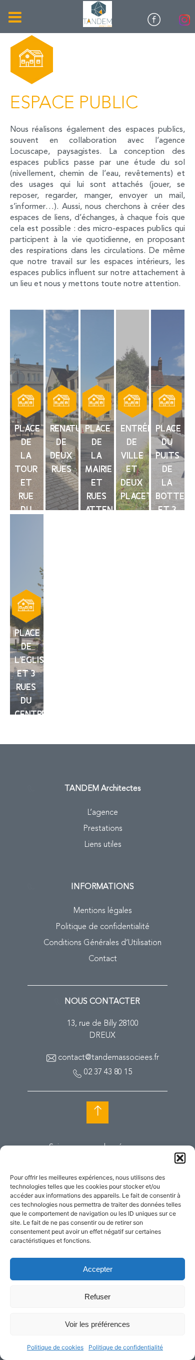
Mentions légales (103, 911)
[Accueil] (97, 14)
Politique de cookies (55, 1347)
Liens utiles (103, 845)
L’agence (102, 813)
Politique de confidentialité (125, 1347)
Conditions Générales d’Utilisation (103, 943)
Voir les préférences (97, 1324)
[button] (180, 1158)
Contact (102, 959)
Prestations (102, 829)
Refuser (97, 1296)
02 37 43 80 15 (108, 1072)
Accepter (97, 1269)
